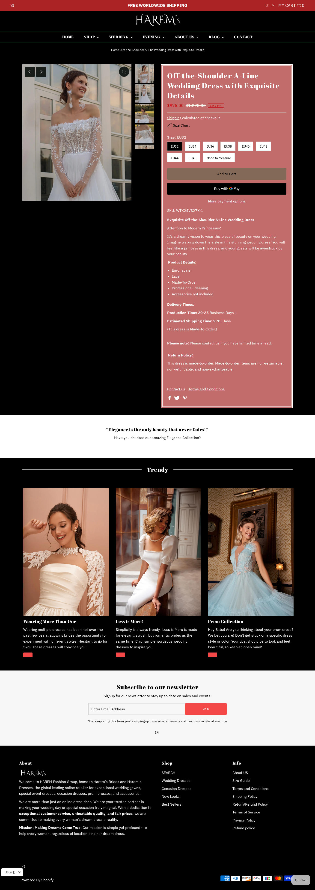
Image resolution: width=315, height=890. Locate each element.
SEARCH (168, 772)
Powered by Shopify (37, 880)
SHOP (90, 36)
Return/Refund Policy (250, 804)
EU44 (174, 158)
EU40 (246, 146)
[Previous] (30, 72)
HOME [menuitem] (68, 36)
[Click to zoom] (124, 72)
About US (240, 772)
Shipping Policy (244, 796)
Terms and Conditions (206, 389)
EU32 (174, 146)
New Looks (171, 796)
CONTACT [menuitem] (243, 36)
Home (115, 50)
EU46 (192, 158)
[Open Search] (267, 5)
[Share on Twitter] (177, 399)
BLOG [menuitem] (215, 36)
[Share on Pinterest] (185, 399)
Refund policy (243, 828)
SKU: (171, 210)
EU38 (228, 146)
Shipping (174, 118)
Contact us (176, 389)
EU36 (210, 146)
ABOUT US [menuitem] (185, 36)
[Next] (41, 72)
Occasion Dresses (176, 788)
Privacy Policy (244, 820)
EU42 (263, 146)
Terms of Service (246, 812)
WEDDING (119, 36)
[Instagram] (12, 5)
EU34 (192, 146)
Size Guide (241, 780)
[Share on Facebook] (170, 399)
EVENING (152, 36)
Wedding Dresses (176, 780)
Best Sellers (171, 804)
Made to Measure (218, 158)
